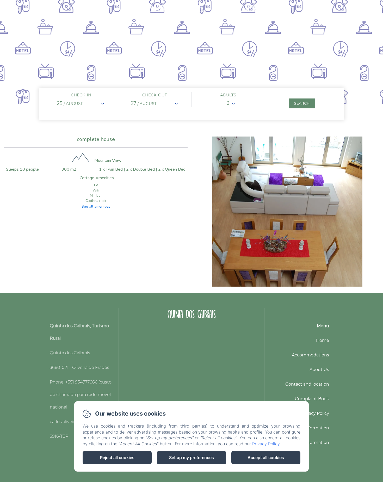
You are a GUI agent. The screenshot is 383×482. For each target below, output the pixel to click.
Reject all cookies (117, 457)
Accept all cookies (266, 457)
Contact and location (234, 8)
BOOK (366, 8)
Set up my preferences (191, 457)
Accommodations (159, 8)
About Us (194, 8)
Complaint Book (312, 398)
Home (129, 8)
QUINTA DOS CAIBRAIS (192, 314)
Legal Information (310, 427)
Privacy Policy (315, 413)
